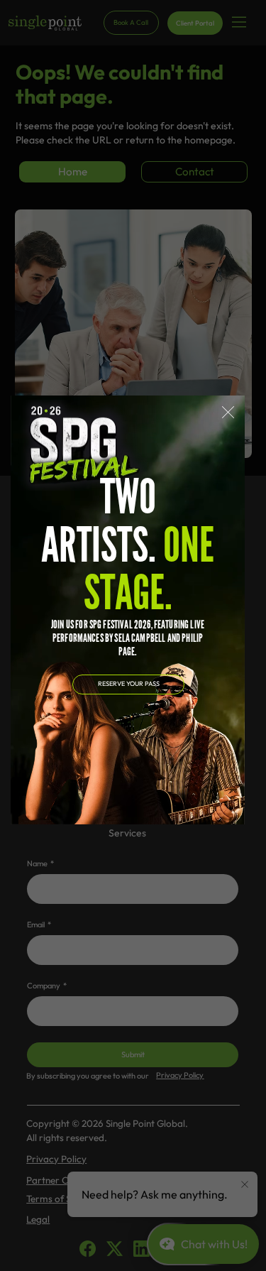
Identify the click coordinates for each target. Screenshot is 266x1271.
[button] (228, 413)
